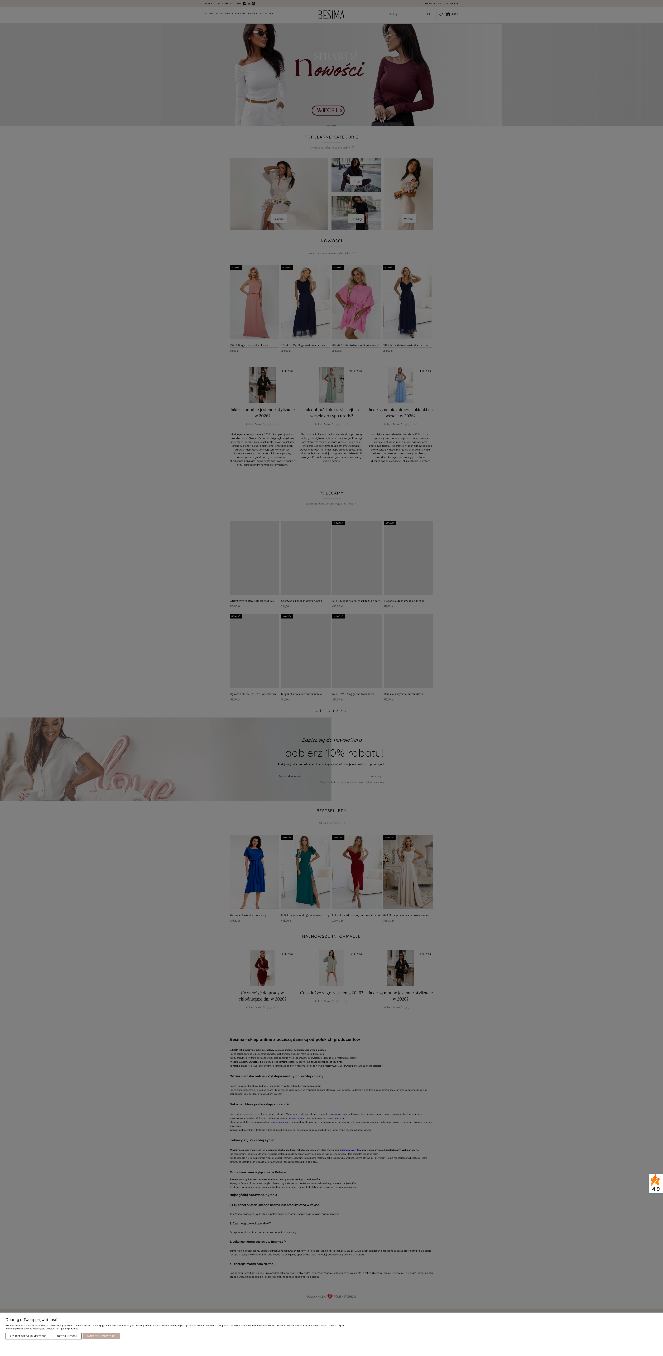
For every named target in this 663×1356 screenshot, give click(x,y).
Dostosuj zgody (66, 1336)
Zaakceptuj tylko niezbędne (28, 1336)
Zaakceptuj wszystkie (101, 1336)
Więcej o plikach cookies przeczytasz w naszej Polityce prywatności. (42, 1328)
